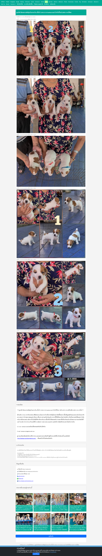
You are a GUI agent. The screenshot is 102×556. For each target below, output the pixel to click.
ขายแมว (7, 1)
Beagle (17, 1)
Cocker (32, 1)
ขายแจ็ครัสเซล (30, 544)
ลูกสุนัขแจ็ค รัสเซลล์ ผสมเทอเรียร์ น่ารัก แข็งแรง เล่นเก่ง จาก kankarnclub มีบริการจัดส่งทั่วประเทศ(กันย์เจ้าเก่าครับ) (59, 508)
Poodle (76, 1)
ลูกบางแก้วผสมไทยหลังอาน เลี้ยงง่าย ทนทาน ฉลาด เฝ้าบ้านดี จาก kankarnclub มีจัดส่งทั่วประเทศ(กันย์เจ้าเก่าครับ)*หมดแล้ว (77, 528)
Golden (42, 1)
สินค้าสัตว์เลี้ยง (20, 4)
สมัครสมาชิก (52, 4)
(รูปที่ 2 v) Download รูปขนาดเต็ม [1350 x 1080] (26, 77)
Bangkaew (13, 1)
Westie (7, 4)
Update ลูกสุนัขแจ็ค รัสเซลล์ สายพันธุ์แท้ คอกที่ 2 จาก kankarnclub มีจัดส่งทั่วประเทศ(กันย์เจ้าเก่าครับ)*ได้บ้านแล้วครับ (77, 508)
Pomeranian (71, 1)
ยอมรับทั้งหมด (36, 554)
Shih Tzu (3, 4)
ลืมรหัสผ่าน (46, 4)
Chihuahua (27, 1)
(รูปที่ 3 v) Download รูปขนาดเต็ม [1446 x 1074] (26, 134)
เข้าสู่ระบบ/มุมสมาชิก (38, 4)
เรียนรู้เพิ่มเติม (53, 552)
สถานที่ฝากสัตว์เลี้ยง (28, 4)
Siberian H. (96, 1)
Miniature (61, 1)
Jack (46, 1)
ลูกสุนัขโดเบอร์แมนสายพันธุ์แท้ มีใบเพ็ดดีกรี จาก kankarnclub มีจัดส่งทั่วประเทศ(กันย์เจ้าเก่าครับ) (24, 508)
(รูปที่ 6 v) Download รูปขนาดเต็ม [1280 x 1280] (26, 330)
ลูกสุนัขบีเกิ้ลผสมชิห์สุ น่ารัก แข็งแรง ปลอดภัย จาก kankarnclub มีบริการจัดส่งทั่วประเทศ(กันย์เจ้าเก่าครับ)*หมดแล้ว (59, 528)
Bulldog (22, 1)
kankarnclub (28, 469)
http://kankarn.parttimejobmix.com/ (26, 438)
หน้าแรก (3, 1)
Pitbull (65, 1)
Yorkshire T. (13, 4)
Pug (80, 1)
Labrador (50, 1)
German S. (37, 1)
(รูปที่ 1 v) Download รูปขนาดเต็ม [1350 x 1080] (26, 19)
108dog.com (23, 544)
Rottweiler (84, 1)
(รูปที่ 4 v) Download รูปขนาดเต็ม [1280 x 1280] (26, 188)
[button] (51, 536)
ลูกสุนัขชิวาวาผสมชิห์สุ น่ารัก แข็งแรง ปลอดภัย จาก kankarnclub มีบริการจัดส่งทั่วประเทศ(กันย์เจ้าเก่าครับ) (41, 508)
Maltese (55, 1)
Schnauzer (90, 1)
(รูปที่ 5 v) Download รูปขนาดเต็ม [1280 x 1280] (26, 259)
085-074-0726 (21, 476)
